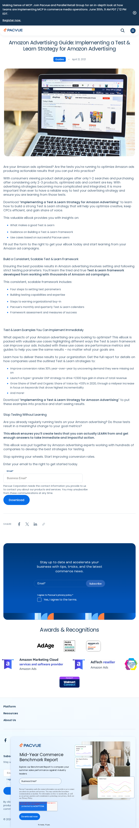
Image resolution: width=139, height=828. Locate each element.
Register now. (12, 20)
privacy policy (65, 595)
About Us (9, 720)
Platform (9, 706)
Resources (10, 713)
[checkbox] (69, 600)
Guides (59, 59)
